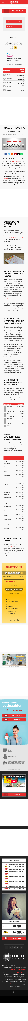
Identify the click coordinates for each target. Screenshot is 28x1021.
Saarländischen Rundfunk (16, 238)
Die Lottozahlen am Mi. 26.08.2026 (16, 864)
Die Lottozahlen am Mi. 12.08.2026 (16, 884)
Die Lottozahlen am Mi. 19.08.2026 (16, 874)
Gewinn (6, 178)
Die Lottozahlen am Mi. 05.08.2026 (16, 888)
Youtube (6, 236)
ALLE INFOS (9, 589)
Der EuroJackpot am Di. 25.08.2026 (16, 866)
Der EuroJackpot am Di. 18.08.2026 (16, 876)
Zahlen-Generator (21, 972)
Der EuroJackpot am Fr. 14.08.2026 (16, 881)
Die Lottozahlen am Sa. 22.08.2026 (16, 869)
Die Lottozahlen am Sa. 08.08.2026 (16, 886)
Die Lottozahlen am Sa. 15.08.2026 (16, 879)
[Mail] (13, 947)
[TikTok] (17, 947)
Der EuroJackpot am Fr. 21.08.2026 (16, 871)
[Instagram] (10, 947)
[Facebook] (6, 947)
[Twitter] (21, 947)
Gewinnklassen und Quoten (13, 64)
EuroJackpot (12, 969)
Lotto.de (11, 546)
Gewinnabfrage (7, 983)
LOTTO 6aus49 (16, 161)
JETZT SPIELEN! (18, 589)
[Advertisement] (14, 111)
